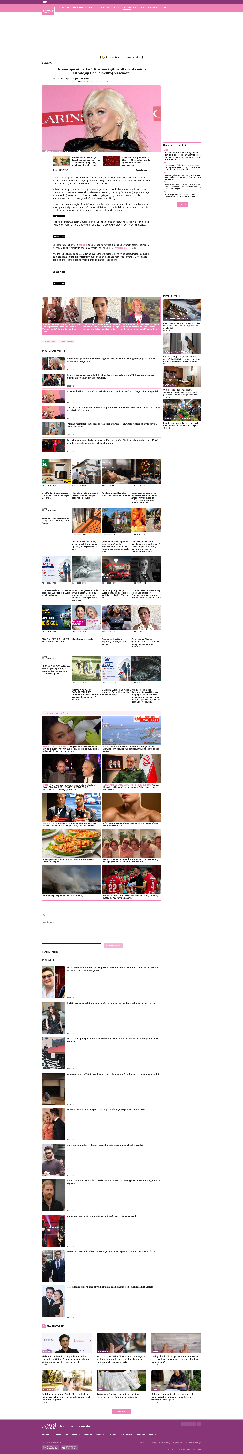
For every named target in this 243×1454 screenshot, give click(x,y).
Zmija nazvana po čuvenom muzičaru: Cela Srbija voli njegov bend (101, 1215)
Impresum (177, 1442)
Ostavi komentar (113, 946)
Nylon (96, 189)
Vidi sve (182, 204)
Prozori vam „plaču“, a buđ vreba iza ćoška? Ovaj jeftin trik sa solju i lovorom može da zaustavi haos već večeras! (182, 359)
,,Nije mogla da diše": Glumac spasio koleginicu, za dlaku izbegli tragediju (105, 1144)
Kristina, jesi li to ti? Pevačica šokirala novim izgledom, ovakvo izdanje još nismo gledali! (113, 391)
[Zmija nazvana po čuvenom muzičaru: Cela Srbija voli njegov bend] (53, 1231)
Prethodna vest (61, 170)
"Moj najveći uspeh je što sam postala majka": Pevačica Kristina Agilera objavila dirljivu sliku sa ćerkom (112, 425)
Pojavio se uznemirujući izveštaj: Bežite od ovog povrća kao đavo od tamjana (181, 424)
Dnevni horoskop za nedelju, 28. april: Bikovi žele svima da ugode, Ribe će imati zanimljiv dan (136, 161)
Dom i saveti (139, 8)
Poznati (127, 8)
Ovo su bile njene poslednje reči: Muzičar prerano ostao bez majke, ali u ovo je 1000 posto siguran (113, 1040)
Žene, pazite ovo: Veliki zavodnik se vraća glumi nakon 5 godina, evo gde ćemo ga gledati (113, 1074)
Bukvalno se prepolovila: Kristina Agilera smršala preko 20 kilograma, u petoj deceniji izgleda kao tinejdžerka (111, 360)
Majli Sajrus (121, 248)
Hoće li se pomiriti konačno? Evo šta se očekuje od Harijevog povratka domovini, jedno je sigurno (113, 1182)
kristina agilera (66, 341)
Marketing (152, 1442)
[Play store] (50, 1447)
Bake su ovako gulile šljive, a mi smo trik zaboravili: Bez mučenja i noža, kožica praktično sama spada (172, 1396)
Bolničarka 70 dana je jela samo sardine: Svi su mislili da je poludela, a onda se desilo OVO (182, 325)
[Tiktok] (199, 1424)
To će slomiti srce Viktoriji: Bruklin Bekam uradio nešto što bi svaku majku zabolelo (110, 1286)
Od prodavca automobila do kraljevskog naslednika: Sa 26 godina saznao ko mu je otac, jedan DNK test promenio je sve (112, 969)
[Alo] (44, 2)
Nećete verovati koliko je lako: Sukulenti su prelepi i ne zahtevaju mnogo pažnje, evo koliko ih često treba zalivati (86, 161)
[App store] (69, 1447)
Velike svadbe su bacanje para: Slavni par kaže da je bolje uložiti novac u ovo (106, 1109)
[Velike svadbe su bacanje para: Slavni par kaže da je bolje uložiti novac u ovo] (53, 1124)
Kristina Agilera (60, 177)
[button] (116, 81)
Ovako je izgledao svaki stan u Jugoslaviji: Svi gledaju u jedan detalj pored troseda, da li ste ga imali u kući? (181, 392)
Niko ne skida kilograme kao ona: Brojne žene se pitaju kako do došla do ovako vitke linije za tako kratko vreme (114, 409)
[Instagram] (188, 1424)
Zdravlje (93, 8)
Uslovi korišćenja (193, 1442)
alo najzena (50, 341)
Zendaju (83, 245)
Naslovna (66, 8)
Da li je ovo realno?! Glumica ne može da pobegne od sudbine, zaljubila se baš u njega (111, 1003)
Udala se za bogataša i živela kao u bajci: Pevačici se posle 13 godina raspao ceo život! (111, 1251)
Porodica (104, 8)
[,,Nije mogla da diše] (53, 1160)
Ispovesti (115, 8)
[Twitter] (193, 1424)
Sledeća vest (142, 170)
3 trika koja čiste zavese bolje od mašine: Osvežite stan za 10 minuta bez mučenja (181, 195)
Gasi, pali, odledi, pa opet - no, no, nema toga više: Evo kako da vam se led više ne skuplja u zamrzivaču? (183, 177)
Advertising (164, 1442)
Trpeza (162, 8)
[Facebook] (183, 1424)
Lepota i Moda (79, 8)
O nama (140, 1442)
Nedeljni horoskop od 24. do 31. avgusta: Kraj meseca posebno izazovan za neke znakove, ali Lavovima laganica (183, 187)
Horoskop (152, 8)
